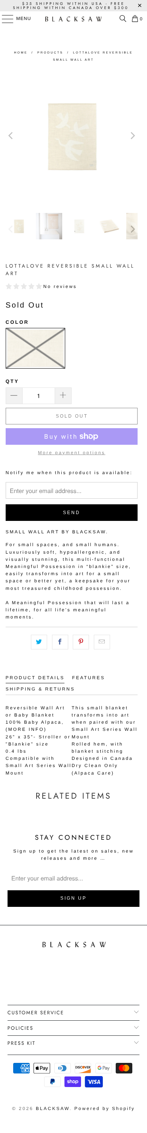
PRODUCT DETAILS (35, 677)
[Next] (132, 135)
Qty (12, 381)
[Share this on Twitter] (39, 642)
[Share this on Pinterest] (81, 642)
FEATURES (88, 677)
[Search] (121, 18)
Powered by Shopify (104, 1108)
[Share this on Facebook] (60, 642)
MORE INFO (26, 729)
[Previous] (11, 135)
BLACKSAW (53, 1108)
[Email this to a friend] (102, 642)
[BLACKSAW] (73, 18)
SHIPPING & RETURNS (40, 689)
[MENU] (4, 18)
